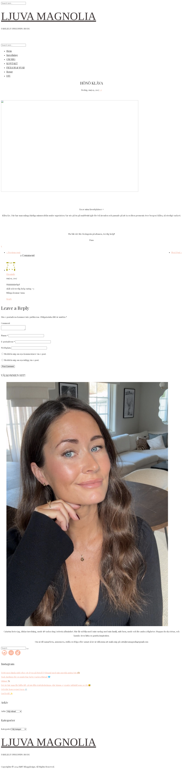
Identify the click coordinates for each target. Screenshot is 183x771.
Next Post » (176, 252)
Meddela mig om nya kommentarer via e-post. (25, 354)
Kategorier (6, 729)
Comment (5, 323)
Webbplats (6, 347)
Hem (9, 51)
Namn (4, 335)
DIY (8, 75)
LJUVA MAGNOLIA (48, 16)
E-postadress (8, 341)
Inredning (12, 55)
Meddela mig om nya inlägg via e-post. (21, 360)
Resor (9, 71)
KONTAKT (12, 63)
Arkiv (3, 711)
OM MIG (10, 59)
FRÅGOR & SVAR (15, 67)
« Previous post (13, 252)
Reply (9, 299)
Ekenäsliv (10, 274)
